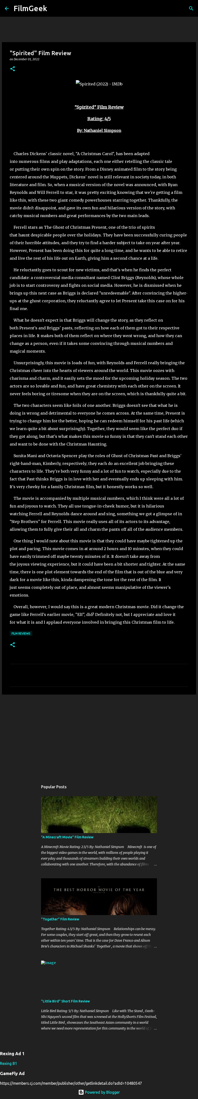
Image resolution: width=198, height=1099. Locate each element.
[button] (12, 69)
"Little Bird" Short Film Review (65, 1001)
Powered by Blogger (102, 1092)
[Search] (54, 8)
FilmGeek (30, 8)
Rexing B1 (8, 1063)
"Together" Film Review (60, 919)
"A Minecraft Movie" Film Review (67, 837)
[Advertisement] (99, 736)
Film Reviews (21, 633)
